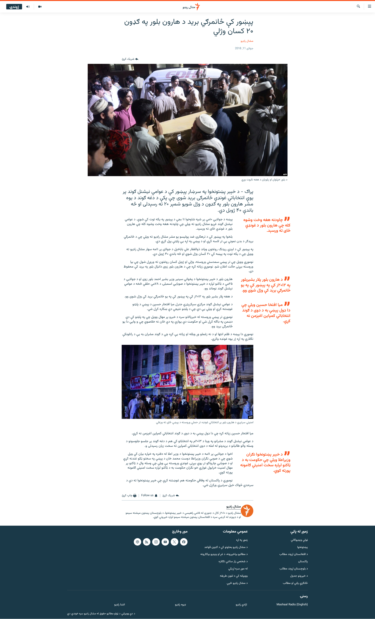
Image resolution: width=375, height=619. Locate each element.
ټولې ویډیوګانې (299, 540)
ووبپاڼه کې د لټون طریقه (234, 576)
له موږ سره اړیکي (238, 569)
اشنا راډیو (119, 605)
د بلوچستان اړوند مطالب (293, 569)
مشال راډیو (247, 41)
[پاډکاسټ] (137, 542)
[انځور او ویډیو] (40, 7)
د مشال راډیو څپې (237, 583)
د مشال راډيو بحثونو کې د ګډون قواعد (226, 547)
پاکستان (303, 562)
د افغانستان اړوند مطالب (293, 555)
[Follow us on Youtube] (165, 542)
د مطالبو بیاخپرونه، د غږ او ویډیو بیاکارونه (224, 555)
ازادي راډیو (241, 605)
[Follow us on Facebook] (184, 542)
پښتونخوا (302, 547)
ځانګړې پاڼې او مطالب (295, 583)
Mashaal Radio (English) (292, 605)
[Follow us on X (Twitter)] (174, 542)
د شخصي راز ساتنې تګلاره (233, 562)
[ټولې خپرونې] (28, 7)
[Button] (130, 59)
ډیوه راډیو (180, 605)
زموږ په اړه (242, 540)
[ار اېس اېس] (146, 542)
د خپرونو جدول (299, 576)
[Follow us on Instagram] (156, 542)
